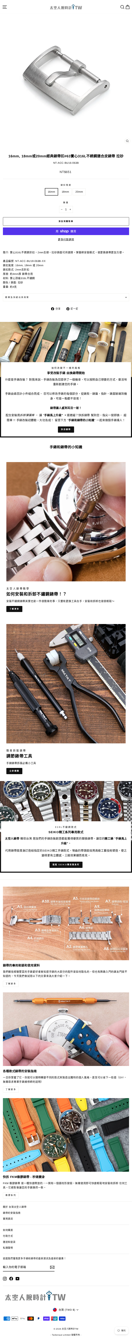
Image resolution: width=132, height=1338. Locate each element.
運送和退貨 (9, 1242)
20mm (79, 191)
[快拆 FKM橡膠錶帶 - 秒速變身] (66, 1135)
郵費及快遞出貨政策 (17, 297)
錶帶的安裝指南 (12, 1213)
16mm (51, 191)
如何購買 (8, 1230)
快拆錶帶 (66, 429)
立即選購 (14, 771)
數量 (66, 202)
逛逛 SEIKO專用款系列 (66, 865)
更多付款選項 (66, 239)
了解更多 (14, 609)
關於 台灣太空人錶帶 (14, 1207)
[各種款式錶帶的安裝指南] (66, 1029)
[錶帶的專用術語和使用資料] (66, 923)
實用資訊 (8, 1218)
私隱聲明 (8, 1248)
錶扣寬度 (66, 185)
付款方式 (8, 1236)
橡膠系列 (11, 1195)
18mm (65, 191)
